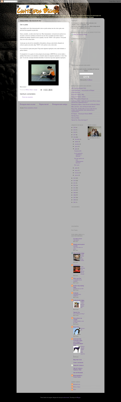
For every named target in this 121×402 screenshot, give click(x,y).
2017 (74, 135)
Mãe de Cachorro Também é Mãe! (77, 369)
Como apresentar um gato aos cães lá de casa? (83, 270)
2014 (74, 180)
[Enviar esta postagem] (41, 89)
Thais (74, 389)
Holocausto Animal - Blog (77, 94)
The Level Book (75, 118)
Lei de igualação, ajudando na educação (78, 154)
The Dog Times (75, 116)
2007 (74, 197)
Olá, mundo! (76, 240)
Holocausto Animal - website (78, 96)
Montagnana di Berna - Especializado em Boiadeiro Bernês (85, 104)
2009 (74, 192)
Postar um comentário (27, 97)
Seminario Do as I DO (78, 288)
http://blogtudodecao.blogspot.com (79, 99)
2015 (74, 178)
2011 (74, 188)
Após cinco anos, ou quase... (78, 248)
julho (76, 149)
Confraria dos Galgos (78, 300)
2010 (74, 190)
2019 (74, 130)
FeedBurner (89, 80)
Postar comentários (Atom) (30, 108)
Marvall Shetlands (78, 372)
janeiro (76, 175)
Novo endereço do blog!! (79, 313)
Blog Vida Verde (77, 359)
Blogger (78, 397)
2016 (74, 137)
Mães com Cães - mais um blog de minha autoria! (83, 106)
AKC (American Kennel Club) (78, 88)
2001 (74, 202)
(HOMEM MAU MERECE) (77, 295)
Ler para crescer (77, 238)
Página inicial (43, 104)
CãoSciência (76, 265)
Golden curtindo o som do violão (78, 321)
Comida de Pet (77, 151)
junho (76, 168)
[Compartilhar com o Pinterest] (51, 90)
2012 (74, 185)
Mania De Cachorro (78, 365)
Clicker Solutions (75, 92)
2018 (74, 132)
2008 (74, 195)
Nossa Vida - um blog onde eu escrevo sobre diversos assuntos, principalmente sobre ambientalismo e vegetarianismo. (84, 110)
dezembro (77, 139)
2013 (74, 183)
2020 (74, 127)
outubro (77, 141)
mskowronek (66, 397)
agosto (76, 146)
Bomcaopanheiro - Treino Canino (78, 376)
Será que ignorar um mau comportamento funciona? (79, 160)
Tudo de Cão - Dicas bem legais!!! (79, 120)
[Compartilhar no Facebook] (50, 90)
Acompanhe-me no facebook (77, 280)
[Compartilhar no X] (48, 90)
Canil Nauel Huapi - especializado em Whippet (82, 90)
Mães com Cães (77, 278)
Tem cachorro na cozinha (77, 318)
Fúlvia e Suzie (76, 387)
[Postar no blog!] (46, 90)
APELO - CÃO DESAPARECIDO (82, 304)
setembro (77, 144)
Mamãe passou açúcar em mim (79, 245)
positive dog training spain (78, 286)
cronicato (75, 293)
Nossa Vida (76, 327)
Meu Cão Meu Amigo (78, 253)
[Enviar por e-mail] (44, 90)
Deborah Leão (76, 384)
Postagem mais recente (27, 104)
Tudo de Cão (76, 312)
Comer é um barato (78, 362)
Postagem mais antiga (59, 104)
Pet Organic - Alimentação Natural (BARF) (81, 113)
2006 (74, 200)
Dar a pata (76, 165)
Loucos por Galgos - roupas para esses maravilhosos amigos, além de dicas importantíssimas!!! (85, 101)
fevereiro (77, 173)
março (76, 170)
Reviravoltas (83, 329)
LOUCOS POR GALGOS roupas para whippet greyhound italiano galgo (78, 342)
